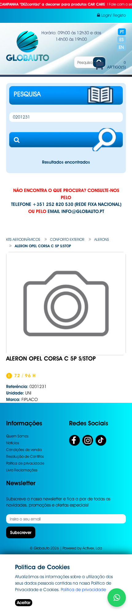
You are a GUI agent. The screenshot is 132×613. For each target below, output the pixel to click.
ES (121, 39)
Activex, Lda (92, 548)
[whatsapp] (116, 597)
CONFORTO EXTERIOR (67, 239)
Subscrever (20, 532)
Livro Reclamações (21, 470)
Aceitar (23, 602)
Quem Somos (17, 436)
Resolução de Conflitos (25, 456)
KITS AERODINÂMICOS (23, 239)
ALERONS (101, 239)
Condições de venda (24, 449)
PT (122, 31)
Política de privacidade (25, 463)
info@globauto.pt (82, 211)
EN (121, 47)
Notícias (12, 442)
